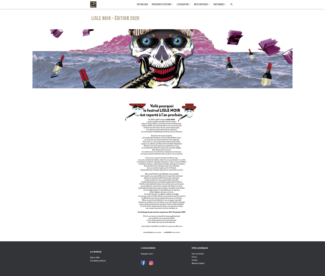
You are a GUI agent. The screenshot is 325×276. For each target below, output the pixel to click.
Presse (194, 257)
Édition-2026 (95, 258)
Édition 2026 (142, 4)
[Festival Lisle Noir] (93, 4)
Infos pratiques (201, 4)
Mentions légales (198, 263)
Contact (194, 260)
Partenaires (219, 4)
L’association (183, 4)
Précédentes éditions (162, 4)
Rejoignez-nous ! (147, 254)
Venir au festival (198, 254)
